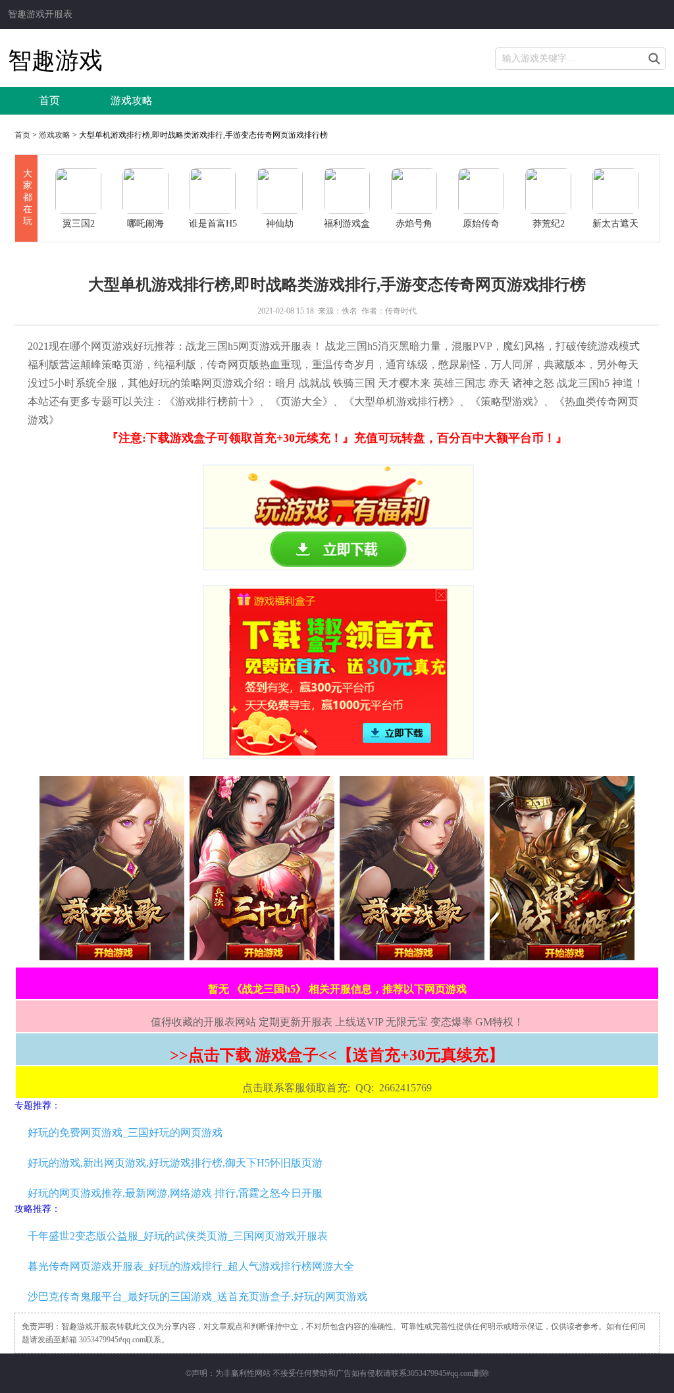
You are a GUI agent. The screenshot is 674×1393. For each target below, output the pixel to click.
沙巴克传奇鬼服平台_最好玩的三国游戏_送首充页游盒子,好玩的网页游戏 (197, 1296)
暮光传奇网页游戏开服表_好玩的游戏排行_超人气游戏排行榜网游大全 (191, 1266)
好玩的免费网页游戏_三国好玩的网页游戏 (125, 1132)
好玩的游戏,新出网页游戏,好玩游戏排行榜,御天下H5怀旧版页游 (175, 1162)
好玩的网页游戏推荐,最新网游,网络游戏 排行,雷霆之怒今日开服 (175, 1193)
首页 (49, 100)
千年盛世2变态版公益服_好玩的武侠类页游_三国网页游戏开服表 (178, 1236)
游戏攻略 (132, 100)
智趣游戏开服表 (40, 14)
